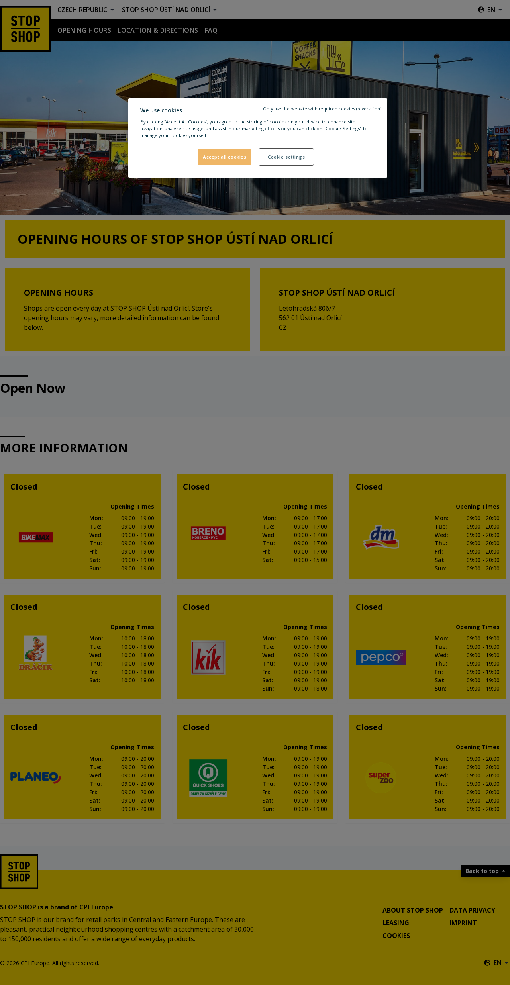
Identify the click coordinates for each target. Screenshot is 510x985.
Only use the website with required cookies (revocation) (322, 109)
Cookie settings (286, 157)
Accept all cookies (224, 157)
